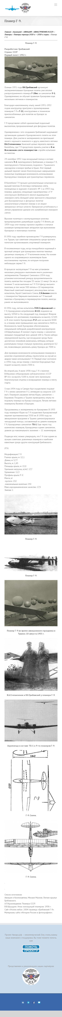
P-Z (35, 320)
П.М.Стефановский (43, 308)
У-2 (15, 162)
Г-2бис (34, 93)
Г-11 (21, 111)
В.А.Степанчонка (13, 144)
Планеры (8, 34)
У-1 (53, 93)
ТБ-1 (34, 424)
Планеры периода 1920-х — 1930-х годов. (31, 34)
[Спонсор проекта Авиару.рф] (31, 976)
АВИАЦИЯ (27, 32)
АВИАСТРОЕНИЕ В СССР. (43, 32)
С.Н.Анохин (44, 293)
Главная (8, 32)
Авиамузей (17, 32)
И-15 (37, 311)
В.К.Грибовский (30, 87)
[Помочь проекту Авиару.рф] (31, 945)
